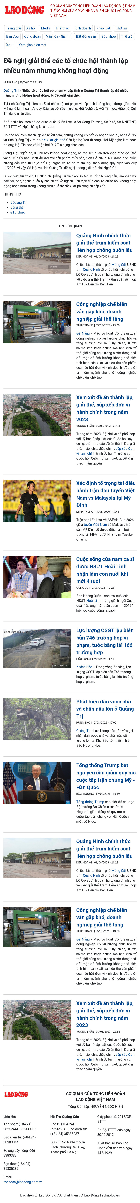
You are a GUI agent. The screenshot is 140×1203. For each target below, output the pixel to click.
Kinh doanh (83, 28)
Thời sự (121, 28)
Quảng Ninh (91, 269)
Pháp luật (103, 28)
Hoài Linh (93, 601)
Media (45, 28)
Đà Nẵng (83, 333)
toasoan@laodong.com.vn (23, 1182)
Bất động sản (86, 36)
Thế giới (127, 36)
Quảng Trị (11, 91)
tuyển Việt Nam (95, 525)
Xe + (9, 45)
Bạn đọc (12, 36)
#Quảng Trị (18, 202)
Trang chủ (13, 28)
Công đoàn (32, 36)
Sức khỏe (108, 36)
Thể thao (62, 28)
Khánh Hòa (84, 667)
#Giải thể (17, 207)
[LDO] (37, 253)
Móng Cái (118, 265)
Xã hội (31, 28)
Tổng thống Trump (90, 802)
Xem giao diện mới (32, 45)
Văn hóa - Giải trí (58, 36)
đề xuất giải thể (53, 140)
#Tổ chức (17, 212)
